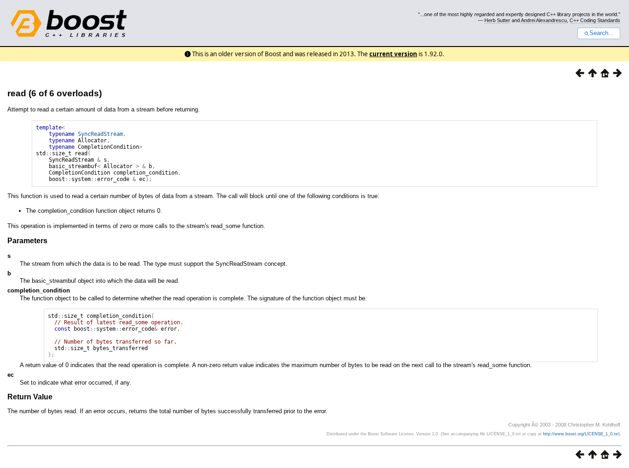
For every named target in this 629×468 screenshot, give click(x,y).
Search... (601, 33)
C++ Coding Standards (595, 20)
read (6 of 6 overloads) (54, 93)
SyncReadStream (100, 134)
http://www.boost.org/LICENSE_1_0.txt (581, 434)
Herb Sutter (497, 20)
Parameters (27, 241)
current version (393, 54)
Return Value (29, 397)
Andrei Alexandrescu (544, 20)
